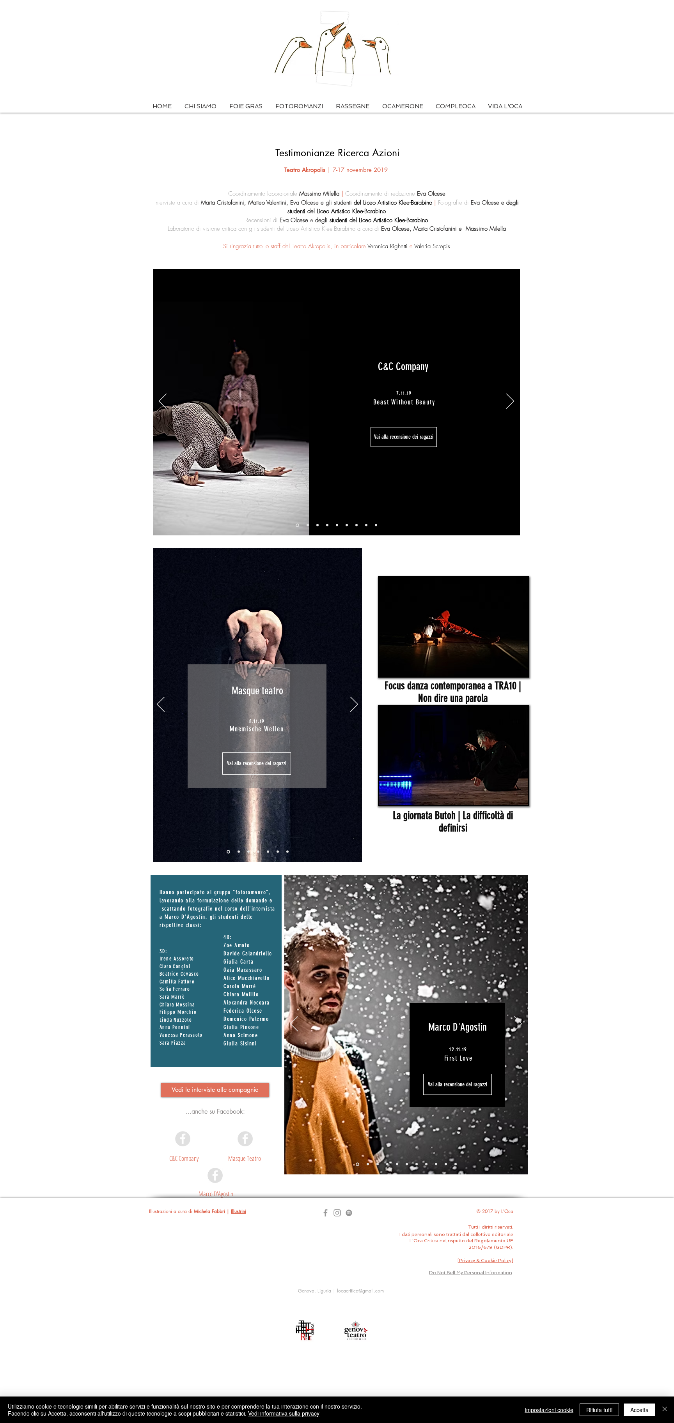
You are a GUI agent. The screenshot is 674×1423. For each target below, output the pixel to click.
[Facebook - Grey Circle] (182, 1138)
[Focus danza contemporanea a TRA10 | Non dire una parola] (453, 627)
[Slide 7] (347, 525)
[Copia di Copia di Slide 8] (446, 1164)
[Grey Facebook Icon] (325, 1213)
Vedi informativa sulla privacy (283, 1413)
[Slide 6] (366, 525)
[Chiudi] (664, 1410)
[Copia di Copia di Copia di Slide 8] (455, 1164)
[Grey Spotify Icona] (349, 1213)
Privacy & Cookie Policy (485, 1260)
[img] (453, 755)
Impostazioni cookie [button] (549, 1410)
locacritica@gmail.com (360, 1290)
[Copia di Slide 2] (327, 525)
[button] (200, 107)
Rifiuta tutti (599, 1410)
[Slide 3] (308, 525)
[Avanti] (510, 402)
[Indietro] (163, 402)
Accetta (639, 1410)
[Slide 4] (337, 525)
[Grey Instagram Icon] (337, 1213)
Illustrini (238, 1211)
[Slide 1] (297, 525)
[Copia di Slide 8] (436, 1164)
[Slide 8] (376, 525)
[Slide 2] (317, 525)
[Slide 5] (356, 525)
